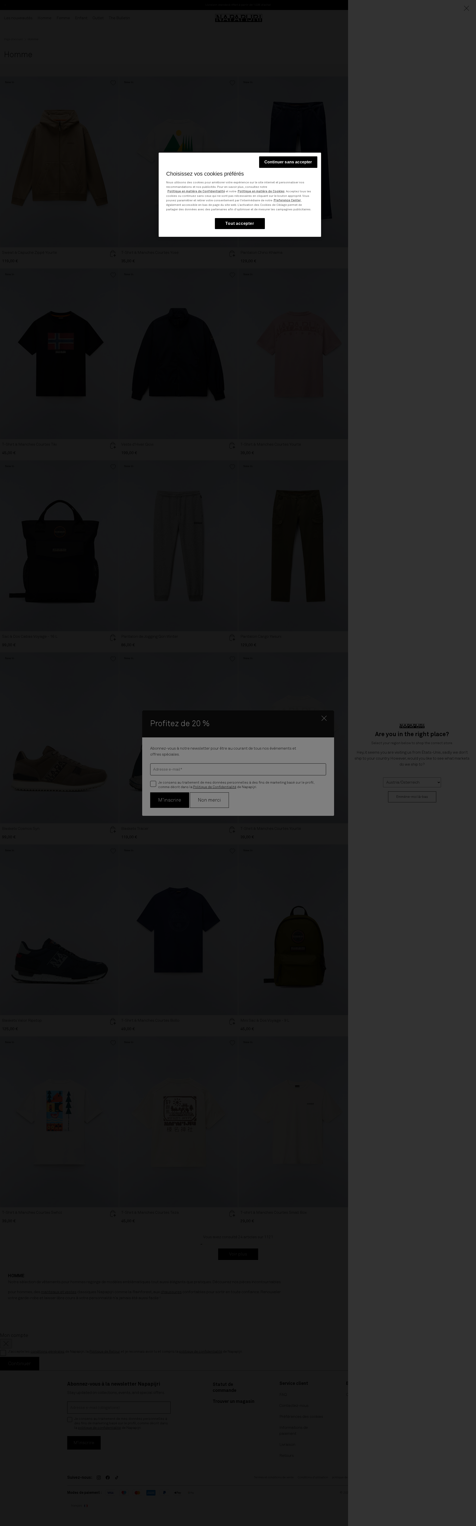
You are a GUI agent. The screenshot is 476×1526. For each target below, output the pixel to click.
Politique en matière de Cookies (261, 191)
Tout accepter (239, 223)
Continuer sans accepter (288, 162)
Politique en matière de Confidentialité (196, 191)
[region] (240, 195)
